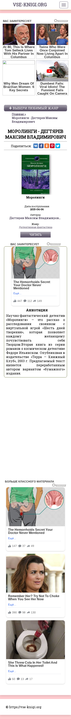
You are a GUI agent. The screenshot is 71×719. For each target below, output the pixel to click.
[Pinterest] (52, 145)
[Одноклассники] (46, 145)
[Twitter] (57, 145)
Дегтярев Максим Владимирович (35, 218)
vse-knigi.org (30, 4)
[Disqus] (35, 430)
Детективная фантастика (35, 227)
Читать (35, 235)
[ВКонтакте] (35, 145)
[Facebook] (41, 145)
